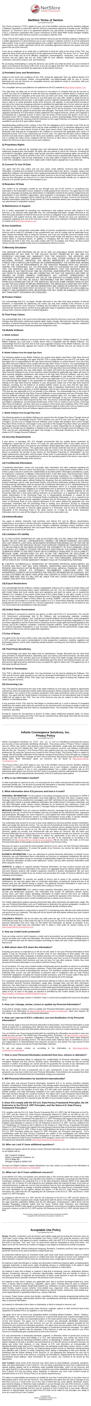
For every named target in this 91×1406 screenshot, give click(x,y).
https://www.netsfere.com (75, 87)
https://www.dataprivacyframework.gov (48, 1140)
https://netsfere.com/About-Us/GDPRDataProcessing (24, 994)
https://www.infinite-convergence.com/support (33, 840)
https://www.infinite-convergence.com (17, 927)
